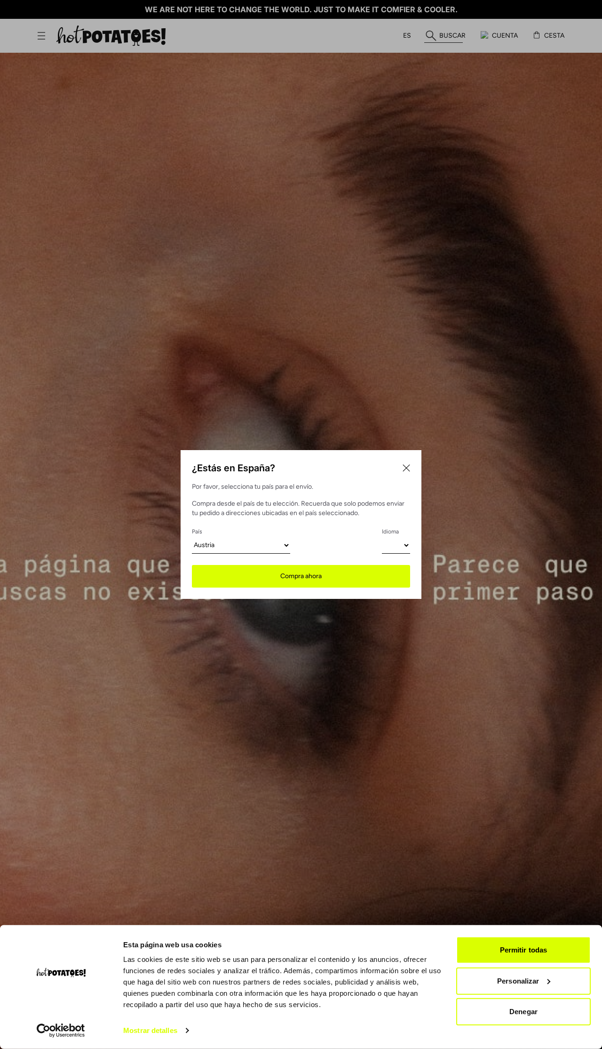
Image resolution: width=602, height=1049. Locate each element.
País (197, 531)
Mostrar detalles (150, 1030)
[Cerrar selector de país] (406, 468)
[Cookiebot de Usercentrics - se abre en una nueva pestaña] (61, 1031)
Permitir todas (523, 950)
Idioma (390, 531)
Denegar (523, 1012)
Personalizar (518, 980)
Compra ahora (301, 576)
